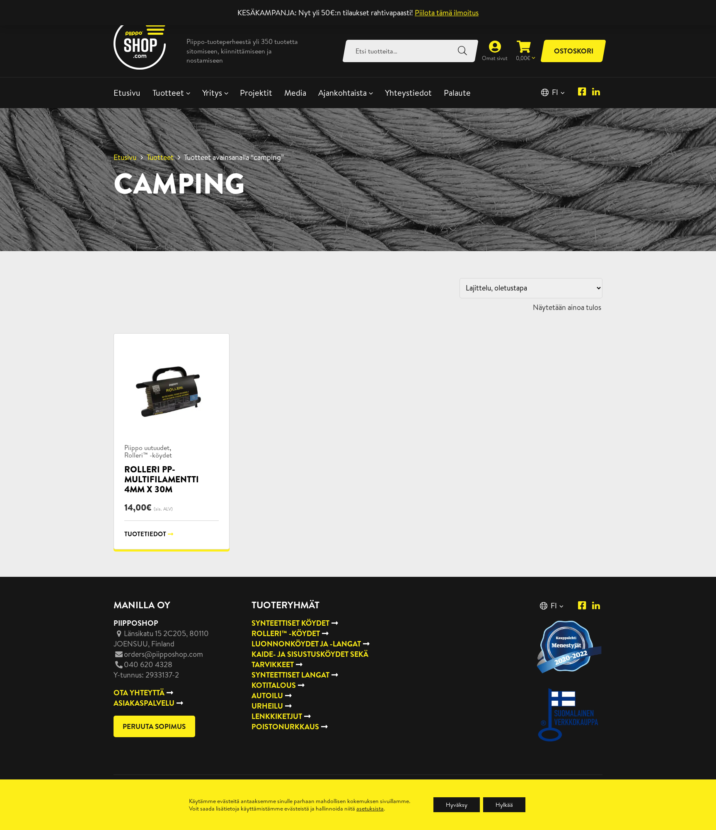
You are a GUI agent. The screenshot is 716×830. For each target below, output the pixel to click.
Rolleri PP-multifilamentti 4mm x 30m (161, 479)
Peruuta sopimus (154, 726)
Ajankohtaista (342, 92)
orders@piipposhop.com (163, 654)
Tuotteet (168, 92)
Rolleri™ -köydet (148, 455)
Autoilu (267, 695)
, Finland (161, 638)
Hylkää (504, 805)
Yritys (212, 92)
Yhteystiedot (408, 92)
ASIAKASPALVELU (144, 703)
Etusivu (127, 92)
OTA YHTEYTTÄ (139, 692)
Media (295, 92)
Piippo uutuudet (146, 447)
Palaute (457, 92)
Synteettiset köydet (290, 623)
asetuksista (370, 808)
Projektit (256, 92)
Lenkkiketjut (277, 716)
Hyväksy (456, 805)
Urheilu (267, 706)
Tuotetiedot (145, 534)
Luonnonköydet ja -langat (306, 644)
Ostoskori (573, 51)
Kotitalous (274, 685)
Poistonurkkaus (285, 726)
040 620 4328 (148, 664)
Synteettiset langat (290, 675)
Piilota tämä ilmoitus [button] (447, 12)
